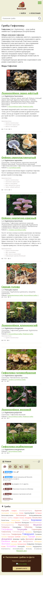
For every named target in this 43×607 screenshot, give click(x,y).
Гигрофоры (7, 529)
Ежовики (5, 541)
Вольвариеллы (7, 525)
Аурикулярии (29, 513)
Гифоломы (5, 534)
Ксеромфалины (18, 549)
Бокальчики (37, 518)
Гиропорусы (37, 532)
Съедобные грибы (15, 167)
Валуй (12, 522)
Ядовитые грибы (28, 106)
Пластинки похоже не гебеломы (23, 489)
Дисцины (39, 537)
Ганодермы (17, 527)
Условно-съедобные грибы (17, 230)
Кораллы (29, 546)
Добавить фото (21, 568)
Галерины (5, 527)
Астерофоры (14, 513)
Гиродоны (28, 532)
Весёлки (18, 522)
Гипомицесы (18, 531)
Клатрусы (38, 544)
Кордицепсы (37, 546)
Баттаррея (38, 513)
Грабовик (18, 537)
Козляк (3, 546)
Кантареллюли (22, 544)
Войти (23, 13)
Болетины (5, 520)
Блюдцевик (28, 518)
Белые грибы (7, 517)
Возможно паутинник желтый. (21, 494)
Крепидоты (5, 549)
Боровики (36, 519)
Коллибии (11, 546)
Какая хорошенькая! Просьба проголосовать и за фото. (17, 478)
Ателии (21, 513)
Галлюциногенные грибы (15, 295)
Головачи (38, 534)
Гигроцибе (22, 529)
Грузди (31, 536)
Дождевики (6, 539)
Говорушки (28, 534)
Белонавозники (7, 515)
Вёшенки (37, 525)
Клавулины (30, 544)
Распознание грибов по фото (20, 557)
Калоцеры (13, 544)
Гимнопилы (6, 532)
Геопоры (39, 527)
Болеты (25, 520)
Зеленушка (38, 541)
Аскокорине (5, 513)
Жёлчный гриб (16, 541)
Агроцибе (5, 510)
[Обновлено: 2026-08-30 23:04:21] (39, 462)
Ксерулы (29, 549)
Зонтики (5, 543)
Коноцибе (21, 546)
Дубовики (38, 539)
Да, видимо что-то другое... (20, 484)
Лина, (15, 472)
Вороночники (23, 525)
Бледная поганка (19, 518)
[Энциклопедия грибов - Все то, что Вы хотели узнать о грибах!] (21, 6)
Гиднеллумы (37, 529)
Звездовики (28, 541)
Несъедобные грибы (15, 106)
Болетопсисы (16, 520)
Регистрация (35, 13)
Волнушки (25, 522)
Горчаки (4, 537)
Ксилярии (38, 549)
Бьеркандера (5, 522)
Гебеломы (28, 527)
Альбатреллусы (25, 510)
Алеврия (14, 511)
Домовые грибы (19, 539)
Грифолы (24, 537)
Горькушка (11, 537)
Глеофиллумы (16, 534)
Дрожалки (30, 539)
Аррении (38, 510)
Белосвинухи (21, 515)
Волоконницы (36, 522)
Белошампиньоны (35, 515)
